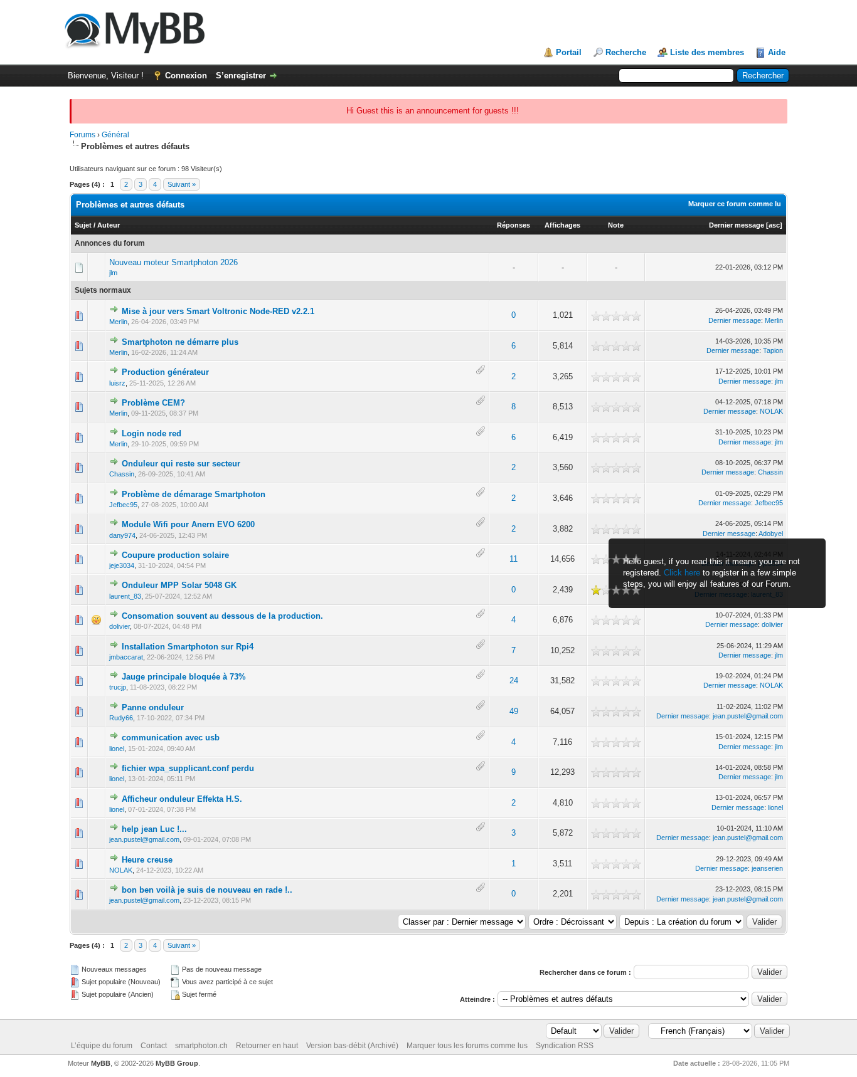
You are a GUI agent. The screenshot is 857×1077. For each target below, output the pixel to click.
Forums (82, 134)
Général (115, 134)
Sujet (83, 225)
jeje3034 (121, 565)
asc (774, 225)
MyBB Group (177, 1063)
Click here (682, 572)
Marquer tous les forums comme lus (467, 1045)
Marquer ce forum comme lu (734, 204)
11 (513, 559)
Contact (154, 1045)
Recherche (625, 52)
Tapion (773, 350)
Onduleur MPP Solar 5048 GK (179, 585)
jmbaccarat (126, 657)
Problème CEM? (153, 402)
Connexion (186, 75)
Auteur (108, 225)
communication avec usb (171, 737)
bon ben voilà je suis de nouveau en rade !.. (207, 890)
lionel (116, 748)
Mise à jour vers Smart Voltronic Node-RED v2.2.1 (218, 311)
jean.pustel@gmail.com (748, 716)
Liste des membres (707, 52)
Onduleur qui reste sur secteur (181, 463)
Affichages (562, 225)
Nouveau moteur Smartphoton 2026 (173, 262)
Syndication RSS (565, 1045)
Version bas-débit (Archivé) (352, 1045)
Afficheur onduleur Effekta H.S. (182, 799)
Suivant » (182, 184)
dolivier (119, 626)
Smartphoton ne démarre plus (180, 342)
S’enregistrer (241, 75)
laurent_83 (125, 596)
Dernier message (736, 225)
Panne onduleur (153, 707)
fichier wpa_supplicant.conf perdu (188, 768)
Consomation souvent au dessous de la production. (222, 616)
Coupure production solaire (175, 555)
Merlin (118, 321)
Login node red (151, 433)
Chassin (121, 474)
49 (513, 711)
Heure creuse (147, 859)
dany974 (122, 535)
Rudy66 (121, 718)
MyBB (100, 1063)
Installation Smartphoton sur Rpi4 (187, 646)
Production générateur (165, 372)
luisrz (117, 383)
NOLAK (771, 411)
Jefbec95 (123, 504)
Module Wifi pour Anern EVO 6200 (188, 524)
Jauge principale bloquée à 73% (184, 676)
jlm (113, 272)
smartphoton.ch (201, 1045)
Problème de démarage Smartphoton (193, 494)
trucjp (117, 687)
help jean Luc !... (154, 829)
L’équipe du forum (101, 1045)
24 (513, 680)
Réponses (513, 225)
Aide (776, 52)
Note (616, 225)
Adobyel (771, 533)
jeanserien (767, 868)
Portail (569, 52)
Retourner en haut (267, 1045)
